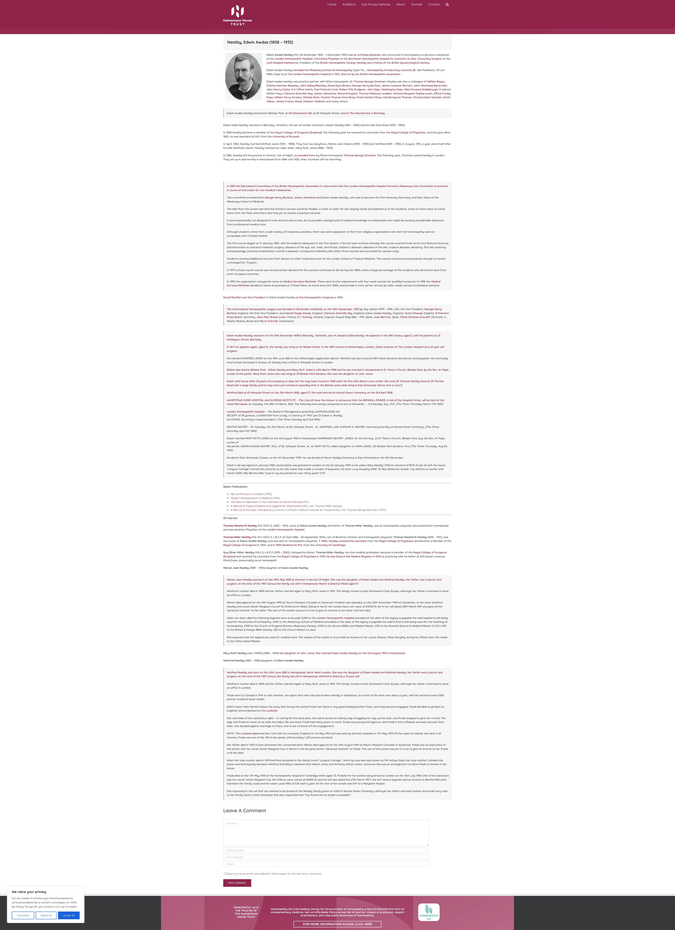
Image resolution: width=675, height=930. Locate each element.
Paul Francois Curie (326, 89)
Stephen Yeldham (314, 101)
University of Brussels (285, 136)
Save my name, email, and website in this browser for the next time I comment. (274, 873)
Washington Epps (392, 89)
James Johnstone (325, 93)
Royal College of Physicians (408, 132)
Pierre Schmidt (268, 321)
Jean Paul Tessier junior (271, 317)
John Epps (373, 89)
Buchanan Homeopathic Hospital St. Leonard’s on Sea (382, 58)
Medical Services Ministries (299, 281)
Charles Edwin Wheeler (427, 97)
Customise (23, 915)
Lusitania (271, 710)
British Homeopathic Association (380, 74)
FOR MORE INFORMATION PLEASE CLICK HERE (337, 924)
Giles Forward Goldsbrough (421, 89)
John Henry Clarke (278, 89)
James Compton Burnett (396, 85)
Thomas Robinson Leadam (375, 93)
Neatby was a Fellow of (371, 62)
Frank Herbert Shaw (369, 97)
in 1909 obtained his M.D (287, 545)
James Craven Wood (289, 101)
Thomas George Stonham (370, 81)
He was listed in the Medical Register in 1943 (353, 556)
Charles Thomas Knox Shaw (338, 97)
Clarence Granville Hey (298, 93)
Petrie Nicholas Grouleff (415, 317)
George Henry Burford (366, 85)
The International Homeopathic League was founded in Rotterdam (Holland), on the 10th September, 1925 (293, 309)
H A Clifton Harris (302, 89)
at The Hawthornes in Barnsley (365, 113)
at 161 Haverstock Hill (298, 113)
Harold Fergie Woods (298, 313)
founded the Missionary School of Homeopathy (322, 70)
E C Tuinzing (304, 317)
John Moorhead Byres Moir (430, 85)
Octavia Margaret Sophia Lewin (412, 93)
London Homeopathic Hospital (294, 58)
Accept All (68, 915)
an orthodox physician (367, 54)
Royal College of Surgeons (240, 545)
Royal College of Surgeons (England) (298, 132)
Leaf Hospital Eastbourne (282, 62)
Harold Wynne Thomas (397, 97)
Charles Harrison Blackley (282, 85)
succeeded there (305, 155)
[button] (447, 4)
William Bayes (436, 81)
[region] (45, 904)
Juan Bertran (382, 317)
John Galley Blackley (313, 85)
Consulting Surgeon (429, 58)
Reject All (46, 915)
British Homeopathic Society (338, 62)
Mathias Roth (311, 97)
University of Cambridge (330, 545)
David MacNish (232, 297)
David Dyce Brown (339, 85)
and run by (348, 74)
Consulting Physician (327, 58)
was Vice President (253, 297)
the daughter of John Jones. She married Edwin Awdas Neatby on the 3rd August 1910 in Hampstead (342, 653)
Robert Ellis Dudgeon (352, 89)
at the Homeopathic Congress (315, 297)
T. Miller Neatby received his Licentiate (343, 541)
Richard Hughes (347, 93)
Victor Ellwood (413, 313)
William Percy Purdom (288, 97)
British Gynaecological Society (410, 62)
